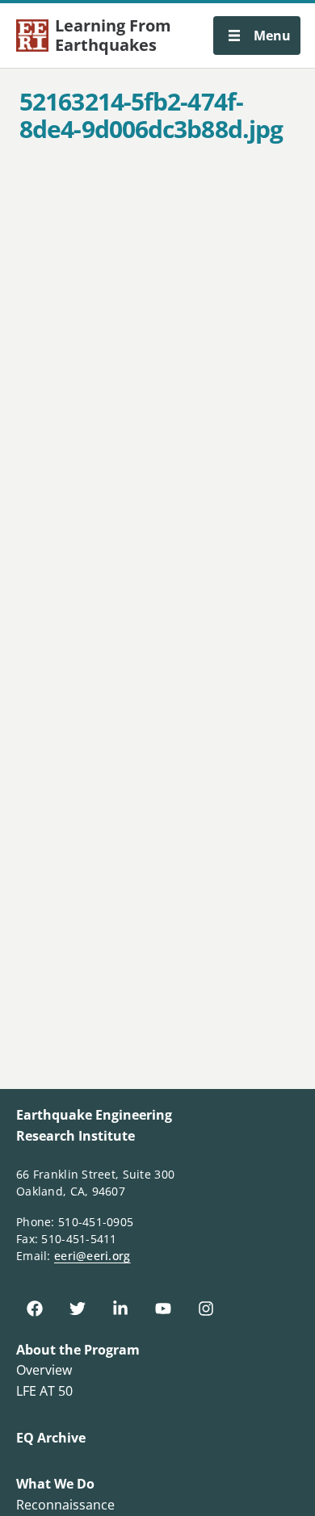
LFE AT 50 (44, 1391)
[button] (256, 35)
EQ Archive (51, 1438)
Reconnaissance (65, 1505)
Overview (44, 1370)
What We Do (55, 1484)
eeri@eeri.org (92, 1255)
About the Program (78, 1350)
